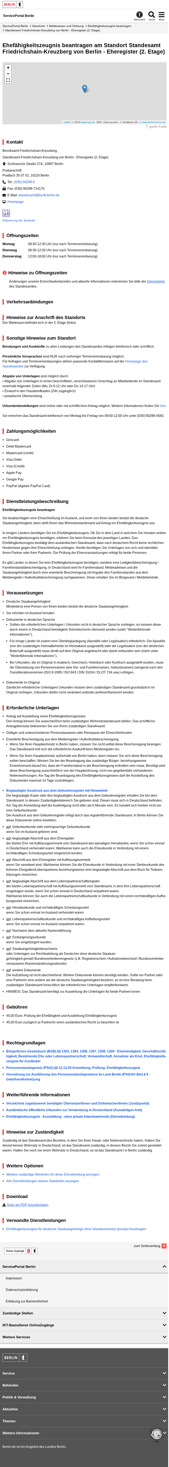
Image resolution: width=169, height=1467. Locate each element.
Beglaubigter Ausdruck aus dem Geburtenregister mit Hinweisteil (56, 790)
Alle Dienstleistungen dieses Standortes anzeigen (42, 1181)
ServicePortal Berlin (15, 26)
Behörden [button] (10, 1385)
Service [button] (8, 1373)
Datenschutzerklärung (22, 1290)
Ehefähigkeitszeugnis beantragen (109, 26)
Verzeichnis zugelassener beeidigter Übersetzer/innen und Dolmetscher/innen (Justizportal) (77, 1103)
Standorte (38, 26)
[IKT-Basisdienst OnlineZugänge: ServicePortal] (21, 1251)
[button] (84, 89)
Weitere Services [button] (16, 1337)
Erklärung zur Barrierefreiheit (27, 1301)
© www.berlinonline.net (152, 122)
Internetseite (156, 281)
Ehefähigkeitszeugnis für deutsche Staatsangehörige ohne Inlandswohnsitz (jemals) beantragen (76, 1229)
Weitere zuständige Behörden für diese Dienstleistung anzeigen (52, 1174)
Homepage (15, 201)
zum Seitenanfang (147, 1246)
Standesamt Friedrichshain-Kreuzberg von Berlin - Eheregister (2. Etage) (52, 30)
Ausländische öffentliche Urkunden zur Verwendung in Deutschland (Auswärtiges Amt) (74, 1110)
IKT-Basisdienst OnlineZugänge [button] (28, 1325)
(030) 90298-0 (24, 182)
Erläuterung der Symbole (18, 220)
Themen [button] (8, 1421)
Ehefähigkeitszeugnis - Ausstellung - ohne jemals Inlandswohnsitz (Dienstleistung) (70, 1116)
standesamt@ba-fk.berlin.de (39, 195)
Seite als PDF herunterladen (27, 1205)
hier (162, 406)
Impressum (14, 1278)
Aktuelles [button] (10, 1409)
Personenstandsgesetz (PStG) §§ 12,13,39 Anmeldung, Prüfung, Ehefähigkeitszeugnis (73, 1068)
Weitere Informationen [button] (20, 1433)
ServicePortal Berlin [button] (18, 1267)
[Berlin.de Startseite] (12, 4)
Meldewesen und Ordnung (66, 26)
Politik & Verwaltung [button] (19, 1397)
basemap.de (88, 122)
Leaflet (66, 122)
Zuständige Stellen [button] (17, 1313)
